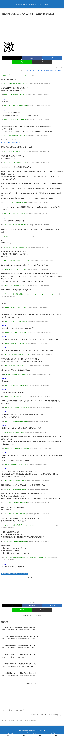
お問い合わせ (11, 733)
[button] (42, 62)
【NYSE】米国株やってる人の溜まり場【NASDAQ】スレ (15, 573)
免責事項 (53, 733)
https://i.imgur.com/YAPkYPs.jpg (12, 142)
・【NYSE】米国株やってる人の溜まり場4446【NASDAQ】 (44, 70)
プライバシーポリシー (32, 733)
